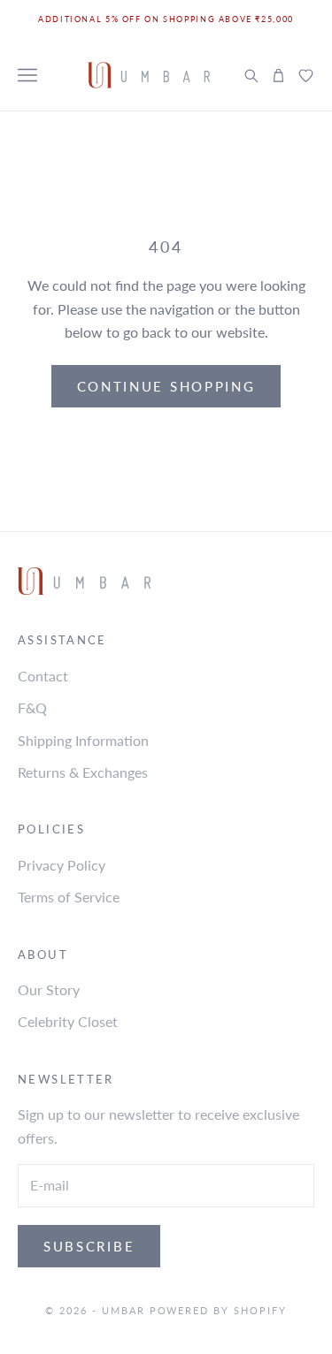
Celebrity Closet (68, 1021)
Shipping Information (83, 740)
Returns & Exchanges (83, 772)
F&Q (32, 707)
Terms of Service (69, 896)
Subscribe (89, 1246)
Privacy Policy (61, 864)
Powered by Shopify (219, 1310)
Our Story (49, 989)
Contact (43, 675)
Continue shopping (166, 386)
